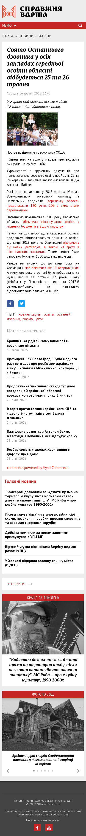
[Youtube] (49, 827)
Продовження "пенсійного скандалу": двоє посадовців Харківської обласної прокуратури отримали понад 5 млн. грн (41, 391)
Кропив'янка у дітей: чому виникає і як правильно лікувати (38, 343)
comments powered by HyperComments (37, 467)
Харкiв (45, 35)
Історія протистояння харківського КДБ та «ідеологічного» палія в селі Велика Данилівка (41, 413)
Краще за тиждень (43, 598)
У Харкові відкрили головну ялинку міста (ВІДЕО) (39, 562)
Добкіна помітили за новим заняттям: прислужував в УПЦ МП (37, 534)
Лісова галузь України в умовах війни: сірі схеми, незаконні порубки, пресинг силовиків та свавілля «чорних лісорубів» (42, 518)
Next (78, 771)
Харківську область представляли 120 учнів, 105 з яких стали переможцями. (43, 205)
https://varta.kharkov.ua (32, 14)
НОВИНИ (26, 35)
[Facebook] (37, 827)
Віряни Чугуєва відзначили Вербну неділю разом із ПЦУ (40, 548)
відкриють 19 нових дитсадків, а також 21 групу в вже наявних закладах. (43, 247)
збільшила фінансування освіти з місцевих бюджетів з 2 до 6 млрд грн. (43, 223)
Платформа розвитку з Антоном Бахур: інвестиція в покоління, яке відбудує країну (42, 433)
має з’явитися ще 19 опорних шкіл (51, 268)
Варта (7, 35)
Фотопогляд (43, 694)
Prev (8, 771)
